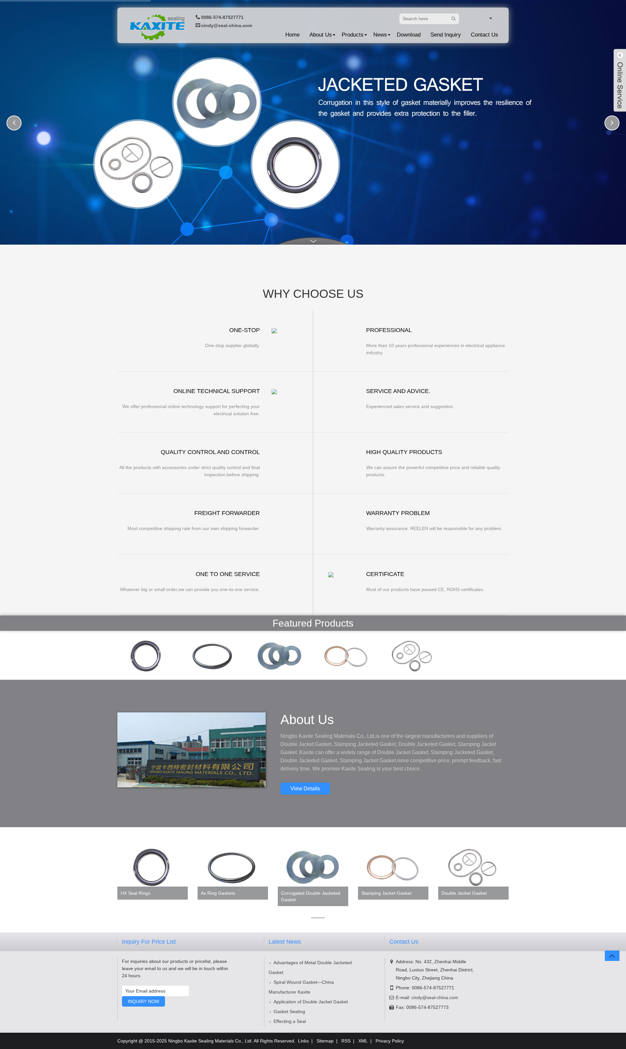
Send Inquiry (445, 35)
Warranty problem (398, 513)
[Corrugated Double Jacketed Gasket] (279, 654)
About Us (320, 35)
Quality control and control (210, 452)
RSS (345, 1040)
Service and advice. (398, 391)
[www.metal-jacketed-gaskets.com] (481, 18)
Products (353, 35)
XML (363, 1040)
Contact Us (484, 35)
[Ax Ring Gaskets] (213, 654)
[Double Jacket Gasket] (412, 654)
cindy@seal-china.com (226, 25)
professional (389, 330)
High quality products (404, 452)
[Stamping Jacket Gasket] (346, 654)
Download (409, 35)
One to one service (228, 574)
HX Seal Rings (135, 893)
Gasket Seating (289, 1011)
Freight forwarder (227, 513)
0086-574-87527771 (222, 17)
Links (303, 1040)
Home (292, 35)
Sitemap (325, 1040)
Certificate (385, 574)
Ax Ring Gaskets (218, 893)
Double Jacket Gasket (464, 893)
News (380, 35)
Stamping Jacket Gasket (386, 893)
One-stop (244, 330)
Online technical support (216, 391)
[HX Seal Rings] (146, 654)
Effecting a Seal (290, 1021)
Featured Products (313, 623)
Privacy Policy (390, 1040)
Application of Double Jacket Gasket (311, 1001)
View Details (305, 788)
